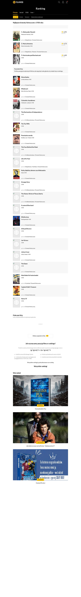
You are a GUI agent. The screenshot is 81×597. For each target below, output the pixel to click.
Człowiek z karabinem (28, 100)
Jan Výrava (24, 240)
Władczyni (24, 89)
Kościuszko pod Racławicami (32, 55)
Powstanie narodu (27, 135)
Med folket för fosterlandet (29, 275)
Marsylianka (25, 77)
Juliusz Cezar (25, 252)
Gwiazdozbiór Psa (40, 409)
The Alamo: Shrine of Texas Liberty (32, 194)
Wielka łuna (25, 217)
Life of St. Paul (25, 159)
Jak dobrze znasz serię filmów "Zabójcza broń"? (40, 446)
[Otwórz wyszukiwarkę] (59, 2)
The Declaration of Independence (31, 112)
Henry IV (24, 298)
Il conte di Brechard (27, 205)
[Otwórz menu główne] (66, 2)
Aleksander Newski (29, 32)
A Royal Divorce (26, 229)
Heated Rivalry (40, 483)
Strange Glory (25, 182)
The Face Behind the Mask (29, 147)
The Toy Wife (25, 124)
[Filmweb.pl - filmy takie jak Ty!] (18, 2)
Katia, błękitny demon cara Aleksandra (33, 170)
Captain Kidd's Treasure (28, 287)
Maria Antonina (28, 43)
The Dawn (24, 264)
